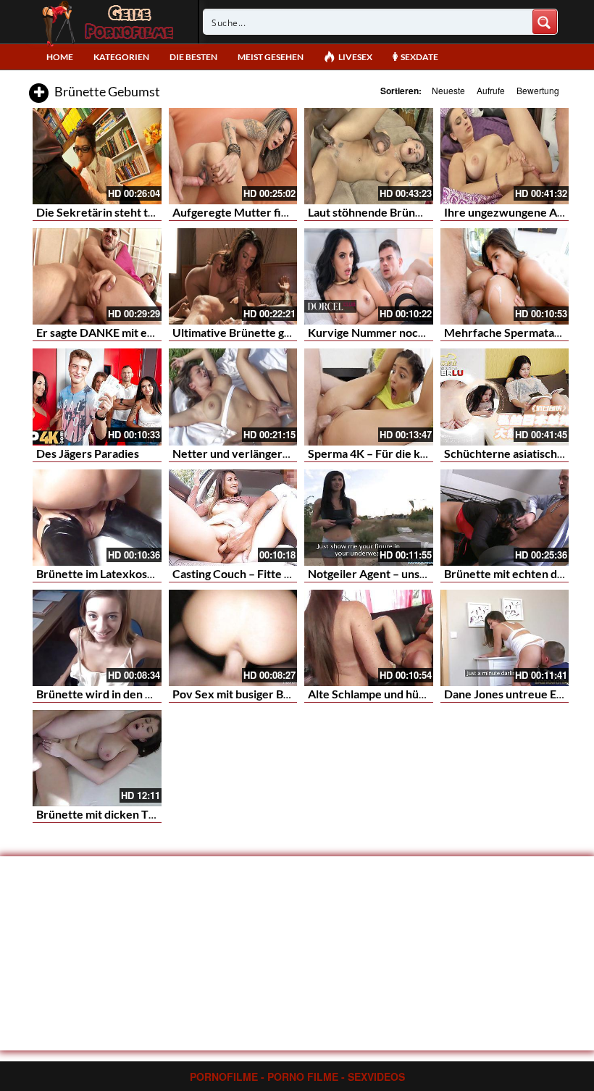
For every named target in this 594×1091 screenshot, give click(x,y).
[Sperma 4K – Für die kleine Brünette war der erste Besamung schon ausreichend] (368, 396)
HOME (59, 56)
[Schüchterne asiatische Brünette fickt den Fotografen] (504, 396)
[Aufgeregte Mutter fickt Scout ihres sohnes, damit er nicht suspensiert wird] (233, 156)
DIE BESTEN (193, 56)
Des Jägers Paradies (87, 453)
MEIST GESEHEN (271, 56)
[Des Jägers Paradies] (97, 396)
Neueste (448, 90)
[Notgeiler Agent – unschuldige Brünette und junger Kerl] (368, 517)
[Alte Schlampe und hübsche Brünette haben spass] (368, 638)
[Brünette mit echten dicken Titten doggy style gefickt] (504, 517)
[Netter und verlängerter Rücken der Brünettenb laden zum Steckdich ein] (233, 396)
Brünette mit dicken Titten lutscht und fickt (147, 814)
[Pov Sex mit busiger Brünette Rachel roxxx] (233, 638)
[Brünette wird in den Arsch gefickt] (97, 638)
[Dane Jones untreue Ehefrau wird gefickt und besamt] (504, 638)
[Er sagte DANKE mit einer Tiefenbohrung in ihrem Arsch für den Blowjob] (97, 276)
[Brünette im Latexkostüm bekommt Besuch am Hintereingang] (97, 517)
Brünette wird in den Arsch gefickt (125, 694)
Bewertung (537, 90)
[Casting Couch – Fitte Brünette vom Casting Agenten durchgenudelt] (233, 517)
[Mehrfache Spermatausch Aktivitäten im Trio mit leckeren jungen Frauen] (504, 276)
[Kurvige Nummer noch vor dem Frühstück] (368, 276)
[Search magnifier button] (544, 21)
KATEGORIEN (121, 56)
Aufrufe (491, 90)
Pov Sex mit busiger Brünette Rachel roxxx (282, 694)
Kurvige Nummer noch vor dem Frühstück (416, 332)
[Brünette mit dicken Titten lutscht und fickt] (97, 758)
